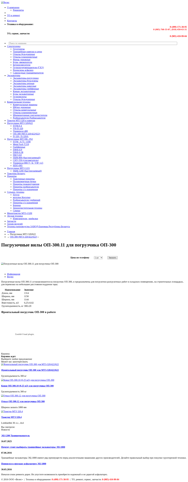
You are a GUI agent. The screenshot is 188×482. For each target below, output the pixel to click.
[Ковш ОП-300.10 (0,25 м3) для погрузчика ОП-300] (27, 380)
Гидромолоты (20, 96)
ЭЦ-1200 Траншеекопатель (15, 435)
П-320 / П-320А (20, 136)
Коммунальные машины (25, 104)
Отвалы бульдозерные (24, 54)
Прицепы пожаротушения (26, 184)
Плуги (16, 194)
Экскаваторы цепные (23, 83)
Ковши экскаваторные (24, 91)
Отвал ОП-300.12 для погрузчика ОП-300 (23, 401)
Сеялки (16, 210)
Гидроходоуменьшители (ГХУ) (28, 67)
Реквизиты (18, 10)
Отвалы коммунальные (24, 110)
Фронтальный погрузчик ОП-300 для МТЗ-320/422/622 (30, 370)
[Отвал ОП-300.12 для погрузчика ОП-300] (23, 395)
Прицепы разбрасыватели (26, 186)
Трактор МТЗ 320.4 (11, 417)
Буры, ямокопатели (22, 62)
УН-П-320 (18, 128)
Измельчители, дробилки (25, 218)
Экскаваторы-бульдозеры (25, 80)
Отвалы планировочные (25, 57)
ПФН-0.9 (17, 149)
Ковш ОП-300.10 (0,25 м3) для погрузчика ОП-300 (27, 386)
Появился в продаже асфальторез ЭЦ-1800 (23, 463)
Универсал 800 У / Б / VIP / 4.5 (28, 163)
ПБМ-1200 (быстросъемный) (27, 171)
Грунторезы (19, 49)
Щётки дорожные (22, 107)
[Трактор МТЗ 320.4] (12, 411)
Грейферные (19, 147)
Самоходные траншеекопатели (28, 73)
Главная (11, 231)
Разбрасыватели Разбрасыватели (29, 118)
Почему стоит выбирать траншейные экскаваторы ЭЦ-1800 (33, 447)
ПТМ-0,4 (17, 126)
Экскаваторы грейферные (26, 88)
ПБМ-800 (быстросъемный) (27, 157)
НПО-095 (17, 165)
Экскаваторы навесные (24, 86)
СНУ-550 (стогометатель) (25, 160)
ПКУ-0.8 (17, 155)
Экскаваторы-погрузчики (26, 78)
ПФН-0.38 (18, 152)
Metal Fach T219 (21, 144)
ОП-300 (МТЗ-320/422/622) (26, 133)
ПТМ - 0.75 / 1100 (22, 141)
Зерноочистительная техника (27, 208)
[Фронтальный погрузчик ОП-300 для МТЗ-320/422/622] (30, 364)
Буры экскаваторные (23, 94)
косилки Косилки (21, 197)
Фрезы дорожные (21, 59)
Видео (10, 276)
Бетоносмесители (21, 65)
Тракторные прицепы (24, 179)
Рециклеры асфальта (23, 70)
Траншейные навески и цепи (27, 51)
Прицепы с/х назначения (25, 189)
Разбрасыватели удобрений (26, 200)
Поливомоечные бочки (24, 181)
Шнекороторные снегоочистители (30, 115)
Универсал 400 (20, 131)
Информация (13, 274)
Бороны (17, 205)
